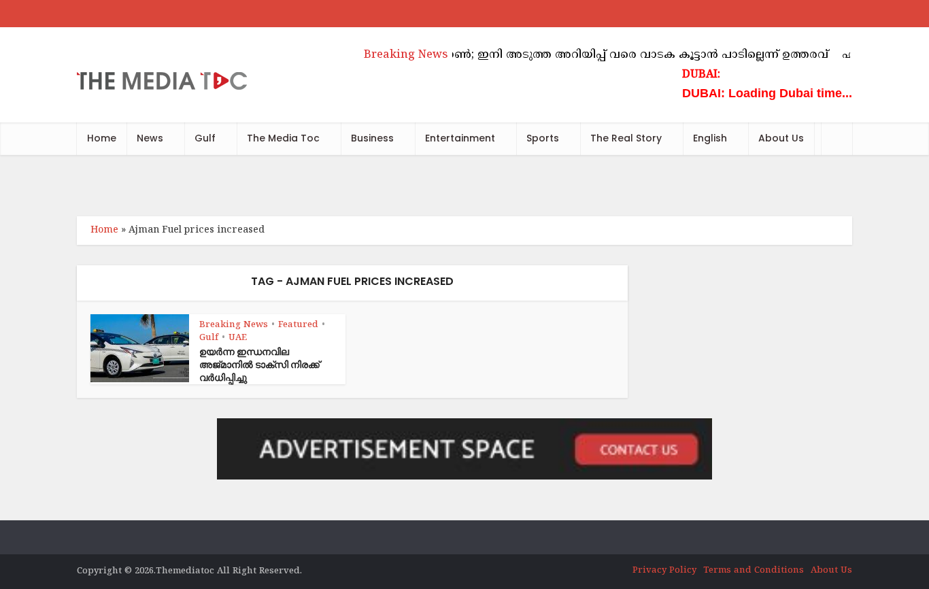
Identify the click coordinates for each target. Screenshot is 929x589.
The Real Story (626, 138)
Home (101, 138)
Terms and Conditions (753, 570)
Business (372, 138)
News (150, 138)
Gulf (205, 138)
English (710, 138)
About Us (781, 138)
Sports (542, 138)
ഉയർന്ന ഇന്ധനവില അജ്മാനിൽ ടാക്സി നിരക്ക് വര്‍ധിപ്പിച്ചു (259, 364)
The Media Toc (283, 138)
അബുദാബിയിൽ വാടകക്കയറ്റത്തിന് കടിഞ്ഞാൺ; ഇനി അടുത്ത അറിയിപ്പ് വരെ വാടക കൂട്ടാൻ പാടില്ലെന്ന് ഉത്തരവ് (505, 55)
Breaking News (233, 325)
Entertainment (460, 138)
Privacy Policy (664, 570)
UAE (238, 338)
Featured (298, 325)
